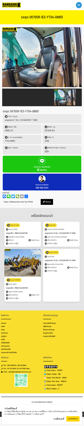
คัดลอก (48, 201)
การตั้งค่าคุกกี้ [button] (58, 419)
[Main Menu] (79, 5)
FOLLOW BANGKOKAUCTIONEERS (42, 402)
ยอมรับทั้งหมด (73, 418)
